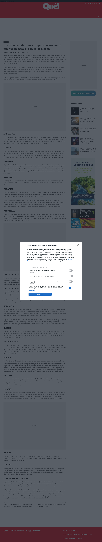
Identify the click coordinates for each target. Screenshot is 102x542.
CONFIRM (40, 294)
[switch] (71, 270)
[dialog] (51, 271)
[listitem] (51, 267)
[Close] (78, 245)
